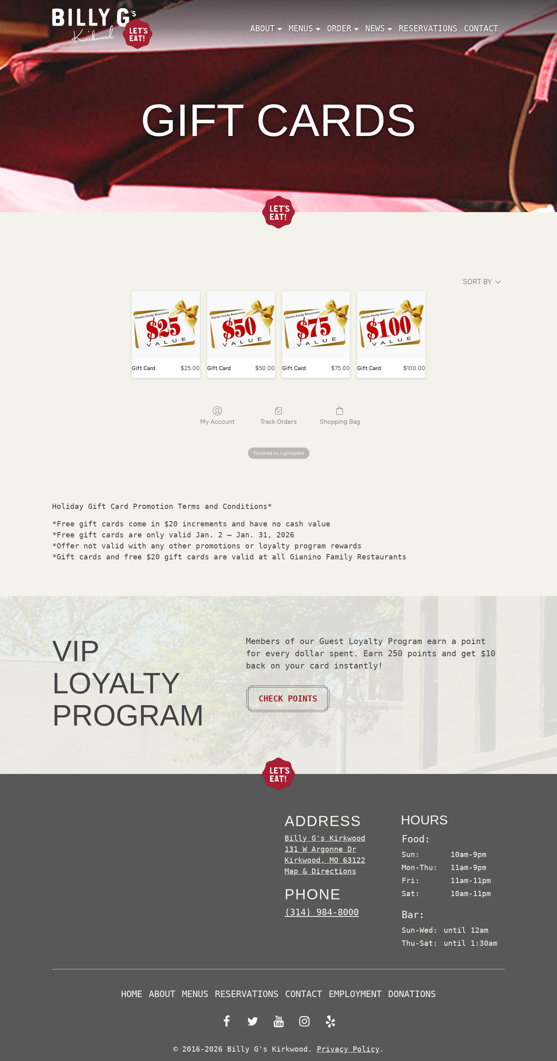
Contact (481, 28)
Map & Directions (320, 871)
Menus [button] (301, 28)
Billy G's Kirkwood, (325, 849)
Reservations (428, 28)
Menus (195, 994)
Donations (412, 994)
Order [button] (339, 28)
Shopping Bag (340, 421)
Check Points (288, 699)
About (162, 994)
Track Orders (278, 421)
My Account (217, 421)
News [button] (375, 28)
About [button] (262, 28)
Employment (355, 994)
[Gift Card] (165, 325)
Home (131, 994)
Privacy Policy (348, 1049)
